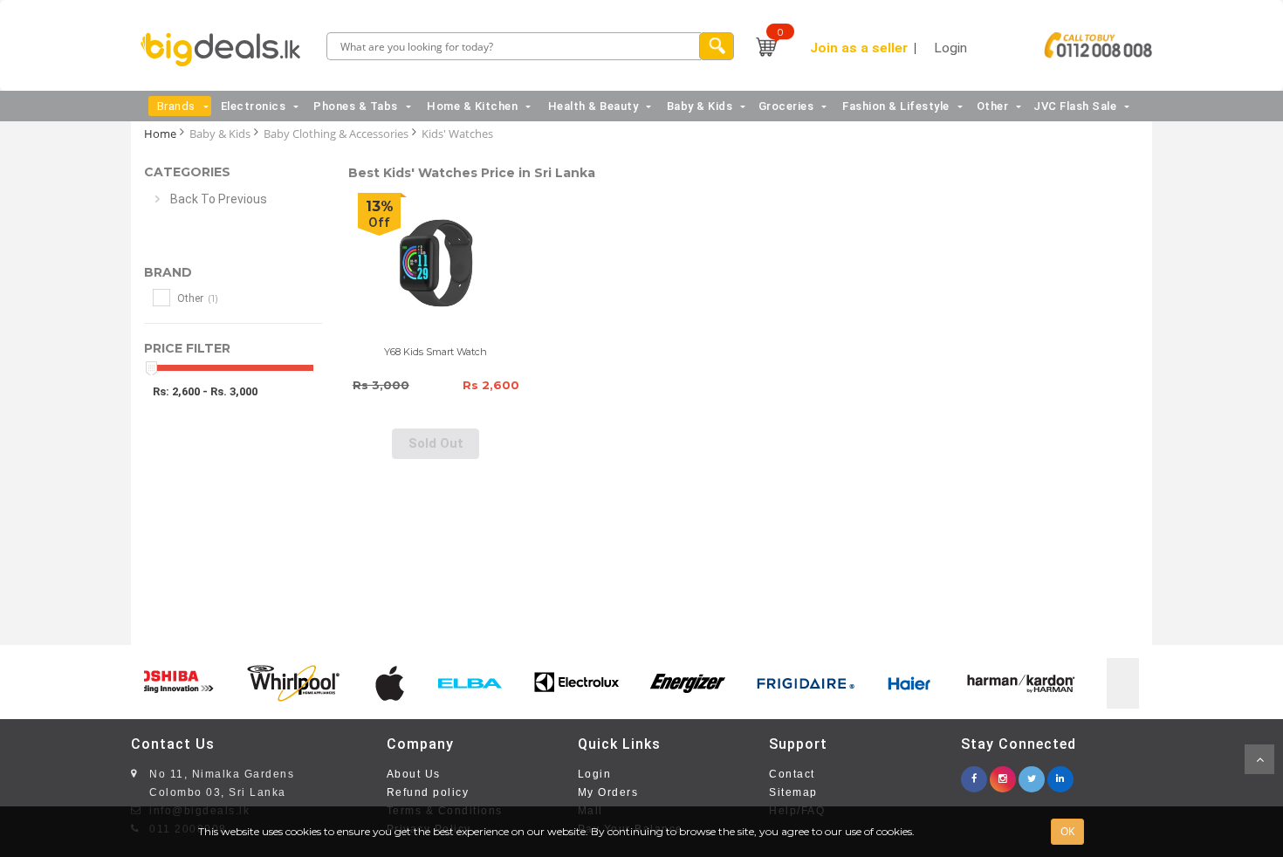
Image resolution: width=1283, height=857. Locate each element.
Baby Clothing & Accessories (336, 133)
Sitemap (793, 792)
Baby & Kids (700, 106)
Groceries (786, 106)
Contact (792, 774)
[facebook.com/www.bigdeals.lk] (974, 773)
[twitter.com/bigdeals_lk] (1032, 773)
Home (160, 133)
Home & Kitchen (472, 106)
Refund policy (428, 792)
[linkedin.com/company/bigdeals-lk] (1060, 773)
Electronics (253, 106)
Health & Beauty (593, 106)
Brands (176, 106)
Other (993, 106)
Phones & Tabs (355, 106)
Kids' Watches (457, 133)
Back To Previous (218, 199)
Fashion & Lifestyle (896, 106)
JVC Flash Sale (1074, 106)
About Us (414, 774)
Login (595, 774)
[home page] (225, 50)
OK (1067, 831)
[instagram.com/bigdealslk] (1003, 773)
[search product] (716, 46)
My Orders (608, 792)
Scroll (1259, 759)
